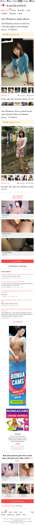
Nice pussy (4, 294)
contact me (22, 522)
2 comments (22, 95)
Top (29, 10)
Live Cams (6, 10)
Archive (22, 10)
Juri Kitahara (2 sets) (14, 34)
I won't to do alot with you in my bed (10, 276)
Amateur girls (10, 514)
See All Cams (17, 261)
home (4, 99)
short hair (24, 99)
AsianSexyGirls (16, 5)
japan (8, 99)
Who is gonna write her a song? (9, 303)
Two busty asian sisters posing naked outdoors (13, 281)
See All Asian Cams (17, 501)
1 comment (22, 183)
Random (13, 13)
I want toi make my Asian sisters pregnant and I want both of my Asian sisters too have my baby (16, 284)
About (20, 13)
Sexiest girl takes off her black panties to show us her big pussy (17, 274)
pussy (12, 99)
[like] (2, 95)
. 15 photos (15, 26)
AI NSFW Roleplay (13, 266)
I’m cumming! (17, 448)
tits (32, 99)
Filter (14, 10)
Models (5, 13)
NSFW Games (23, 266)
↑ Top (32, 512)
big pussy (5, 187)
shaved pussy (18, 99)
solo (29, 99)
